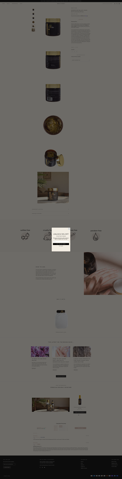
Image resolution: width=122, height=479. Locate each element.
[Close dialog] (69, 229)
